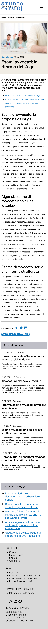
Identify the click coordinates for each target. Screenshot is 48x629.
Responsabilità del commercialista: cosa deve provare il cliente (25, 505)
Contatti (13, 552)
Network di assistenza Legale (25, 575)
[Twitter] (16, 328)
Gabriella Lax (7, 57)
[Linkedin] (25, 328)
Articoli (11, 17)
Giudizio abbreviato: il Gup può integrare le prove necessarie (23, 534)
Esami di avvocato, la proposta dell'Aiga (22, 95)
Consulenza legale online (23, 578)
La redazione (16, 554)
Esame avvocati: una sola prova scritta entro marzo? (21, 431)
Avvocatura (20, 17)
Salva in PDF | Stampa (15, 334)
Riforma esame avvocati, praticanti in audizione (23, 406)
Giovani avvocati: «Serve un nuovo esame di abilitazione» (23, 357)
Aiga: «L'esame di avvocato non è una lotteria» (25, 99)
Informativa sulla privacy (22, 593)
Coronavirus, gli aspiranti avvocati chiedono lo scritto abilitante (23, 458)
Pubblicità (14, 572)
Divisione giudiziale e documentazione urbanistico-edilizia (22, 496)
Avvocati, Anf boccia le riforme (21, 381)
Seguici (13, 557)
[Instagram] (10, 601)
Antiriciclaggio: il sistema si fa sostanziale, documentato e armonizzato (22, 525)
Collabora (14, 560)
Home (3, 17)
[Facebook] (21, 328)
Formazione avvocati (20, 581)
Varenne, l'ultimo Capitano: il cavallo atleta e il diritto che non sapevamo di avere (24, 514)
